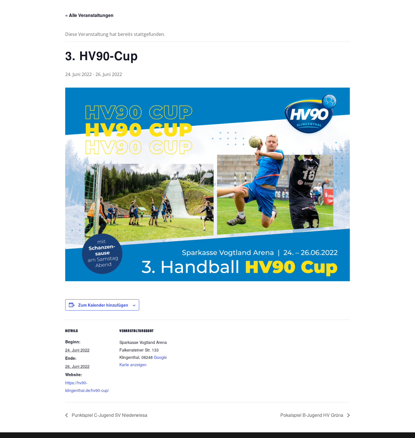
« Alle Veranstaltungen (89, 15)
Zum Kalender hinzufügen (103, 305)
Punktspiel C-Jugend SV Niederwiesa (109, 415)
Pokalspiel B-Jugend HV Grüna (312, 415)
